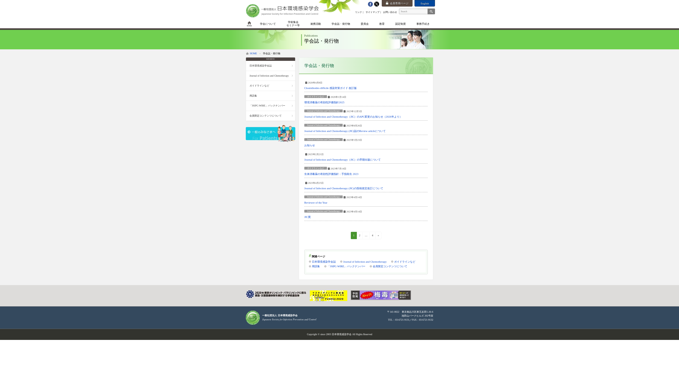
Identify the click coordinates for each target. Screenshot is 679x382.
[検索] (431, 11)
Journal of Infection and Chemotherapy (323, 111)
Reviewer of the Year (315, 202)
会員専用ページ (399, 3)
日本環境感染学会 (342, 334)
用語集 (316, 266)
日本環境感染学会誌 (324, 261)
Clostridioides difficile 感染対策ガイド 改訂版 (330, 87)
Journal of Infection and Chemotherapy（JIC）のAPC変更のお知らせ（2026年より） (353, 116)
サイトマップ (372, 12)
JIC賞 (307, 216)
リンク (358, 12)
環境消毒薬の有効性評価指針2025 (324, 102)
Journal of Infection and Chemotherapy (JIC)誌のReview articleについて (345, 130)
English (425, 3)
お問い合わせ (390, 12)
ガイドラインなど (315, 96)
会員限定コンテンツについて (390, 266)
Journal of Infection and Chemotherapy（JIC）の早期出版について (342, 159)
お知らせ (309, 145)
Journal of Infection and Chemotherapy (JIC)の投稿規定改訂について (343, 188)
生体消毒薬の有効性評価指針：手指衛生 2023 (331, 173)
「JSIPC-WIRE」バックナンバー (346, 266)
